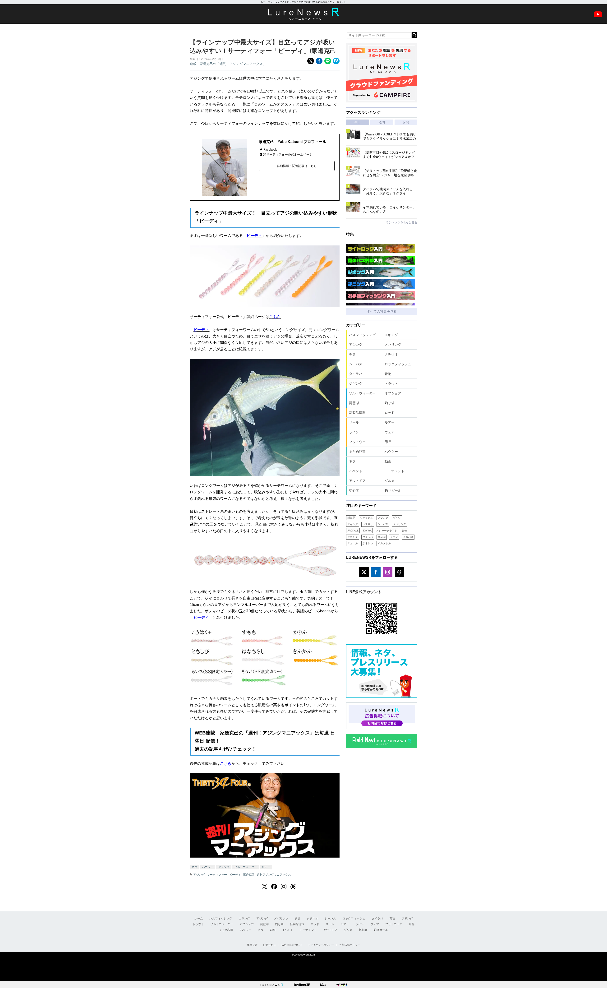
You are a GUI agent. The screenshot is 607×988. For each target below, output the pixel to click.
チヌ (352, 354)
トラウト (391, 383)
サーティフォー (217, 874)
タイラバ (355, 374)
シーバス (355, 364)
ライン (354, 432)
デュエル (352, 543)
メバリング (393, 344)
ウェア (390, 432)
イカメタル (384, 543)
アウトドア (357, 481)
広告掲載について (291, 944)
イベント (355, 471)
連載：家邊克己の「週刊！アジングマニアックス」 (228, 63)
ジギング (355, 383)
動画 (388, 461)
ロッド (390, 413)
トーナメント (395, 471)
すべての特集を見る (382, 311)
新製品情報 (357, 413)
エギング (391, 335)
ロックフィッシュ (398, 364)
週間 (382, 122)
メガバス (408, 537)
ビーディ (254, 236)
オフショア (393, 393)
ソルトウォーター (245, 867)
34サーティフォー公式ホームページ (288, 154)
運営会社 (252, 944)
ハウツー (207, 867)
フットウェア (359, 442)
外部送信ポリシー (349, 944)
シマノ (394, 537)
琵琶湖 (354, 403)
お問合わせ (269, 944)
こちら (275, 317)
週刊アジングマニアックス (274, 874)
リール (354, 422)
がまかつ (368, 543)
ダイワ (397, 517)
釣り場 (390, 403)
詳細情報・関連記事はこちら (297, 166)
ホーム (198, 918)
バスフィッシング (362, 335)
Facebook (270, 149)
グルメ (390, 481)
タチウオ (391, 354)
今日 (357, 122)
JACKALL (353, 530)
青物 (388, 374)
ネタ (194, 867)
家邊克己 (248, 874)
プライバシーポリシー (321, 944)
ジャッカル (366, 517)
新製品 (351, 517)
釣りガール (393, 490)
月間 (406, 122)
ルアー (266, 867)
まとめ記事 (357, 451)
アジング (224, 867)
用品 (388, 442)
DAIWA (367, 530)
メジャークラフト (386, 530)
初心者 (354, 490)
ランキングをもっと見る (401, 222)
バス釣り (368, 524)
